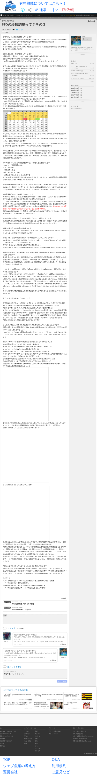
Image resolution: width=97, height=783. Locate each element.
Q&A (56, 759)
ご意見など (61, 771)
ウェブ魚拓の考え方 (19, 765)
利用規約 (59, 765)
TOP (6, 759)
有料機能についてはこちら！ (42, 3)
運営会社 (10, 771)
